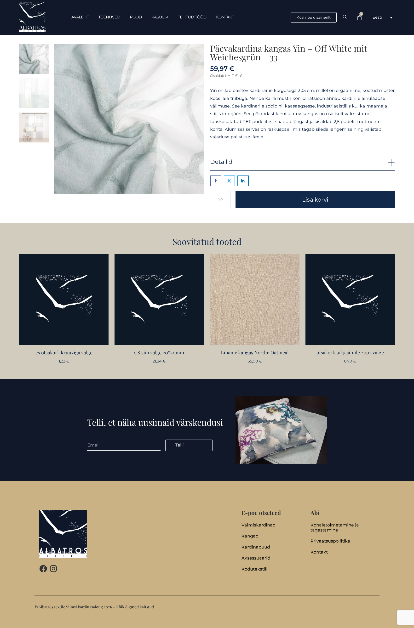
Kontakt (319, 552)
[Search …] (345, 17)
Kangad (250, 536)
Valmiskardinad (259, 525)
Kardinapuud (256, 547)
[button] (302, 161)
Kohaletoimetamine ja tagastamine (334, 528)
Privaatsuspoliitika (330, 541)
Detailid (221, 161)
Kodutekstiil (254, 569)
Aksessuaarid (256, 558)
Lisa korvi (315, 199)
